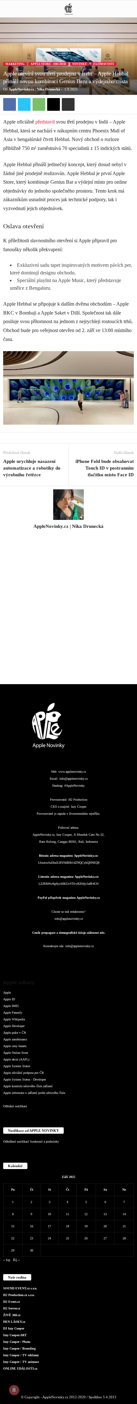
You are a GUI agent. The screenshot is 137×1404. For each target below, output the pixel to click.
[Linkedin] (56, 959)
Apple (7, 992)
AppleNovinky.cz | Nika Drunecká (34, 89)
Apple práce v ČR (14, 1032)
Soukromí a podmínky (44, 1141)
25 (67, 1238)
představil (45, 121)
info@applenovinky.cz (73, 778)
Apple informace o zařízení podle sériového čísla (34, 1093)
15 (12, 1226)
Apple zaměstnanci (15, 1039)
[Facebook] (9, 104)
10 (49, 1214)
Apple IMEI (10, 1006)
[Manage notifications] (14, 1390)
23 (31, 1238)
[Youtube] (107, 959)
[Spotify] (82, 959)
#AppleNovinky (74, 785)
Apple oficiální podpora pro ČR (23, 1072)
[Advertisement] (68, 610)
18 (67, 1226)
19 (86, 1226)
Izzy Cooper (78, 806)
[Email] (53, 104)
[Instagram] (68, 535)
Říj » (16, 1260)
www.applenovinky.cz (72, 771)
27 (105, 1238)
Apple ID (9, 999)
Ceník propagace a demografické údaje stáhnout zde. (68, 932)
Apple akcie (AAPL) (16, 1059)
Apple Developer (14, 1026)
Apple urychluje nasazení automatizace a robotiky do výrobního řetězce (32, 468)
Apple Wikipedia (14, 1019)
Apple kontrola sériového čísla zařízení (28, 1086)
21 (124, 1226)
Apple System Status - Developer (24, 1079)
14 (124, 1214)
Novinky (79, 64)
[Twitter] (24, 104)
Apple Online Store (15, 1052)
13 (105, 1214)
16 (31, 1226)
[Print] (68, 104)
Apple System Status (16, 1066)
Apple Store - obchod (48, 64)
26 (86, 1238)
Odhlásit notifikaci (15, 1106)
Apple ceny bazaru (14, 1046)
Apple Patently (12, 1012)
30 (31, 1250)
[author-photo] (68, 504)
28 (124, 1238)
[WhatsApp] (38, 104)
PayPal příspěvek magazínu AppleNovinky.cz (69, 897)
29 (12, 1250)
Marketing (15, 64)
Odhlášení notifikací (16, 1141)
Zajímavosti (103, 64)
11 (67, 1214)
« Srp (6, 1260)
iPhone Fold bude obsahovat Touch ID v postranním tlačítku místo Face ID (105, 468)
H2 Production (77, 799)
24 (49, 1238)
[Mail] (69, 959)
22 (12, 1238)
